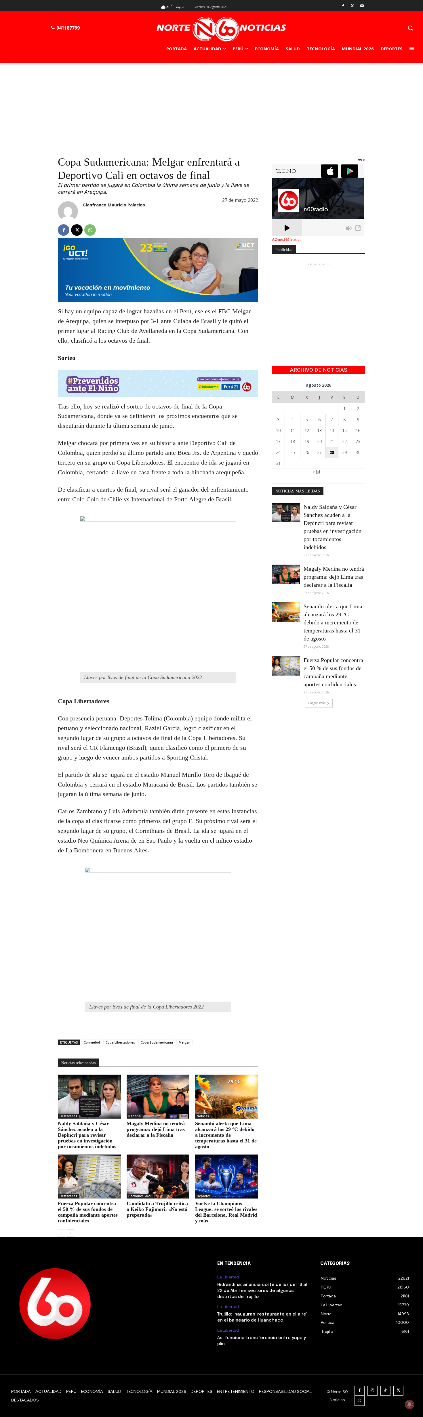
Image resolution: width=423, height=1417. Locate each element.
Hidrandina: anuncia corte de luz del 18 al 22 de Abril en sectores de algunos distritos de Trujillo (262, 1290)
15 (344, 430)
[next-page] (70, 1233)
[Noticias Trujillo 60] (221, 29)
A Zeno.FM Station (287, 239)
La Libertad (228, 1277)
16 (358, 430)
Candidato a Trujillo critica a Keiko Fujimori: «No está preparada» (157, 1209)
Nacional (134, 1116)
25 (292, 452)
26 (306, 452)
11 (292, 430)
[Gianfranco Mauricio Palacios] (68, 211)
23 (358, 441)
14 (331, 430)
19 (306, 441)
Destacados (68, 1116)
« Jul (316, 472)
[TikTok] (385, 1391)
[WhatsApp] (90, 230)
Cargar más (316, 703)
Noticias (203, 1116)
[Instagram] (372, 1391)
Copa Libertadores (120, 1042)
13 (319, 430)
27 (319, 452)
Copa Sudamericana (157, 1042)
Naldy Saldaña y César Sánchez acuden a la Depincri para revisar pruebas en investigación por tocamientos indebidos (87, 1135)
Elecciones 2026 (139, 1196)
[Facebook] (343, 6)
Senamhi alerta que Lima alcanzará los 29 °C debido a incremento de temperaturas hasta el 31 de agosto (226, 1135)
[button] (410, 28)
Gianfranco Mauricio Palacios (114, 205)
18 (292, 441)
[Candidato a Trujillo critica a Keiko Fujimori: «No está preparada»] (158, 1177)
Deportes (204, 1196)
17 (278, 441)
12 (306, 430)
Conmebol (92, 1042)
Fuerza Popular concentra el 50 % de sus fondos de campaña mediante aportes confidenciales (88, 1212)
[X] (352, 6)
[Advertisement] (211, 106)
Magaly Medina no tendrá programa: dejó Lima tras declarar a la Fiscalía (156, 1129)
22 (344, 441)
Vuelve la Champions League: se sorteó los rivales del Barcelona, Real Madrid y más (226, 1212)
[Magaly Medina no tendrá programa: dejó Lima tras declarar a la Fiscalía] (158, 1097)
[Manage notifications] (409, 1404)
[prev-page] (61, 1233)
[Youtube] (362, 6)
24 (278, 452)
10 (278, 430)
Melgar (184, 1042)
